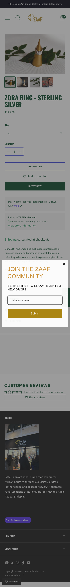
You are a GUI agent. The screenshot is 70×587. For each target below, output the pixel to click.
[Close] (64, 264)
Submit (35, 313)
